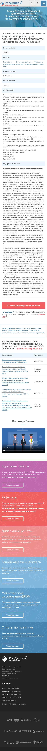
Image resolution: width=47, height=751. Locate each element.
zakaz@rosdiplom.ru (9, 700)
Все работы (7, 62)
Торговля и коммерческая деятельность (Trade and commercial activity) (23, 64)
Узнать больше (12, 485)
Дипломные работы (23, 62)
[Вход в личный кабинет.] (37, 3)
